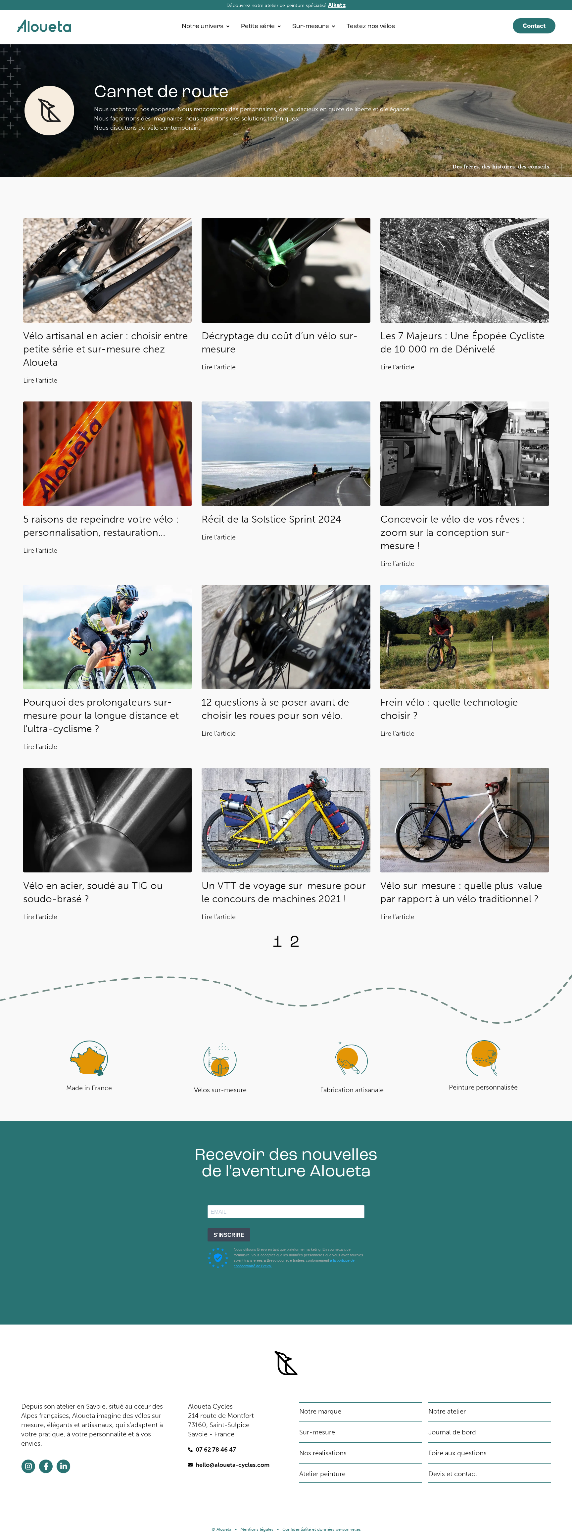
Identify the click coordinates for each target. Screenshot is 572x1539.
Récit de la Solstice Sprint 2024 (271, 519)
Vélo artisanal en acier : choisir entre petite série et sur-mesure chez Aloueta (105, 349)
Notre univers (202, 26)
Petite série (258, 26)
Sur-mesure (310, 26)
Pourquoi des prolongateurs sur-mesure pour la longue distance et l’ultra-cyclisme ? (101, 715)
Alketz (337, 5)
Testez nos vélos (371, 26)
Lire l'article (40, 380)
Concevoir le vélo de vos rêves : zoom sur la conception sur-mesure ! (452, 532)
